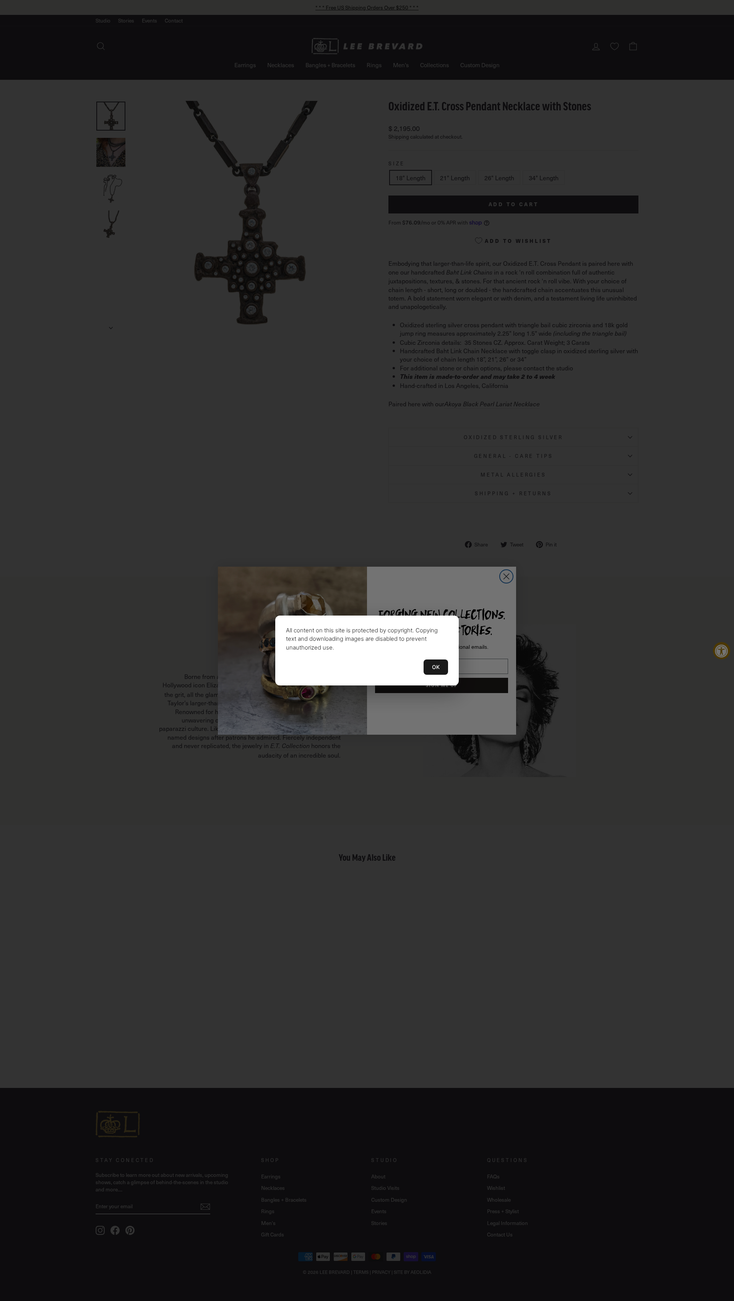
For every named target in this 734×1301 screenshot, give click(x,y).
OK (436, 667)
